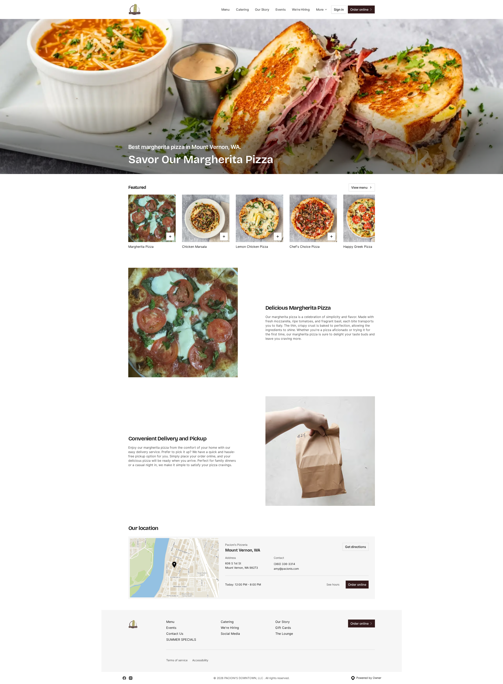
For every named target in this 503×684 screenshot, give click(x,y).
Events (281, 9)
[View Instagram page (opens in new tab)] (130, 678)
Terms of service (177, 660)
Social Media (230, 634)
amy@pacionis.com (286, 569)
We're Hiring (301, 9)
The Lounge (284, 634)
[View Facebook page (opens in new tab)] (124, 678)
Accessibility (200, 660)
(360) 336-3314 (284, 564)
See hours (333, 584)
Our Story (262, 9)
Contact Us (174, 634)
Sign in (339, 9)
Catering (242, 9)
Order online (357, 585)
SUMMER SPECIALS (181, 639)
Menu (225, 9)
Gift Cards (283, 628)
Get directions (355, 547)
